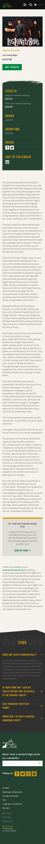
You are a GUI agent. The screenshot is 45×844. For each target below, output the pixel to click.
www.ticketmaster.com (13, 570)
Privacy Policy (6, 813)
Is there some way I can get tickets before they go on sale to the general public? (18, 691)
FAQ (4, 800)
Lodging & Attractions (12, 804)
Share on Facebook (7, 148)
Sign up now (21, 550)
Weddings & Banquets (12, 792)
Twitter (22, 773)
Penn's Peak (6, 4)
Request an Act (7, 821)
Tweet (12, 148)
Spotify (34, 773)
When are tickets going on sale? (19, 654)
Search (30, 4)
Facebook (17, 773)
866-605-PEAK (7, 826)
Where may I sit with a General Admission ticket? (18, 718)
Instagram (28, 773)
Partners (6, 808)
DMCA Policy (6, 817)
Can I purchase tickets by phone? (15, 705)
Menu (24, 4)
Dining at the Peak (10, 796)
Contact (5, 788)
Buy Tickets (12, 67)
